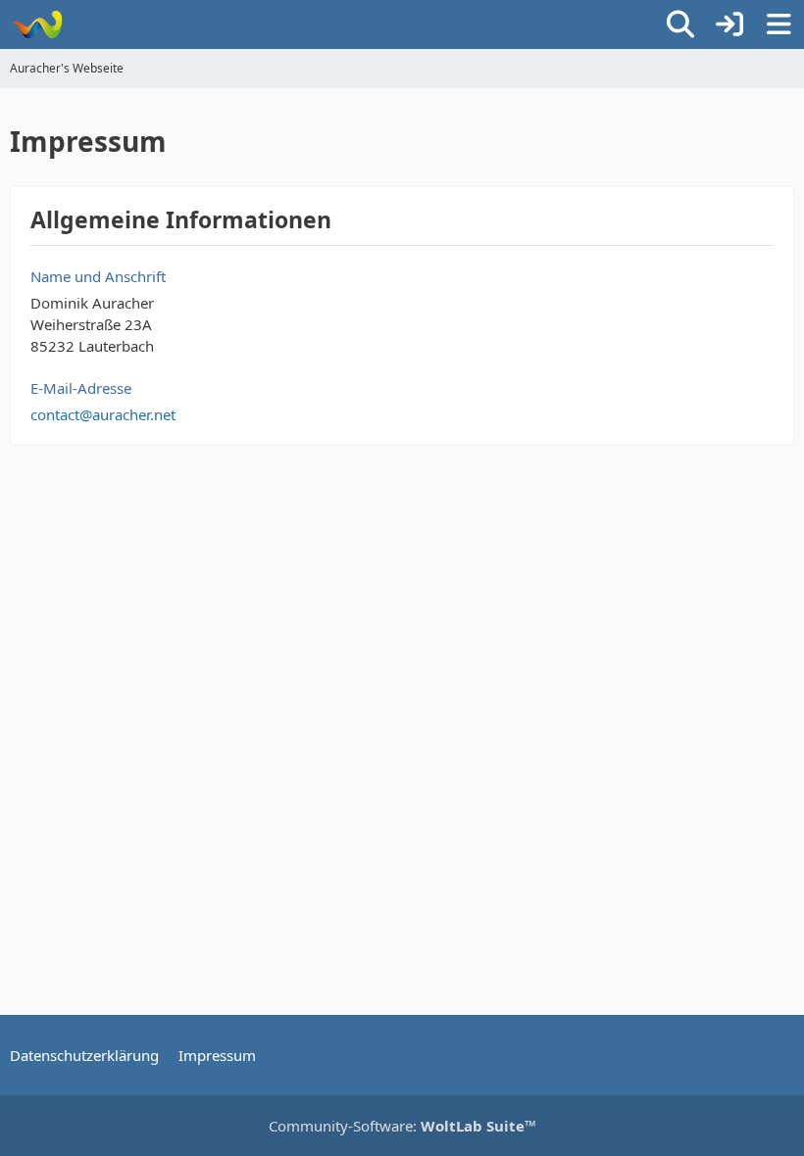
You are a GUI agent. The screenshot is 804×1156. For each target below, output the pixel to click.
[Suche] (680, 24)
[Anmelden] (729, 24)
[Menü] (778, 24)
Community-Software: (402, 1125)
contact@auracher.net (103, 414)
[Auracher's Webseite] (37, 24)
